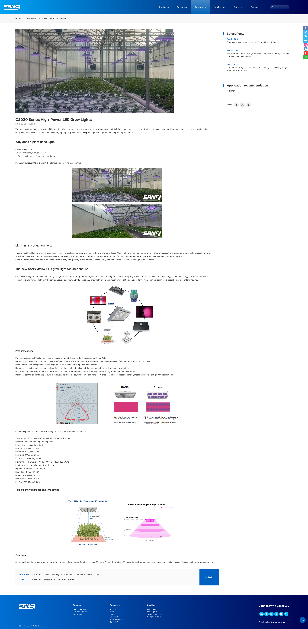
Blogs (112, 614)
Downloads (114, 617)
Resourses (31, 18)
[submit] (272, 7)
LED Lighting (152, 609)
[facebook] (236, 104)
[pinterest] (286, 614)
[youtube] (281, 614)
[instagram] (271, 614)
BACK (210, 577)
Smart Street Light (154, 614)
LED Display (152, 612)
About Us (113, 609)
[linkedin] (248, 104)
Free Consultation (80, 609)
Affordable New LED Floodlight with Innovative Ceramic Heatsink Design (59, 574)
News (44, 18)
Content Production (155, 617)
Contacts (77, 605)
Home (18, 18)
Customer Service (80, 612)
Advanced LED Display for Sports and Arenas (46, 579)
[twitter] (242, 104)
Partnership (77, 614)
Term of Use (114, 622)
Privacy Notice (116, 619)
